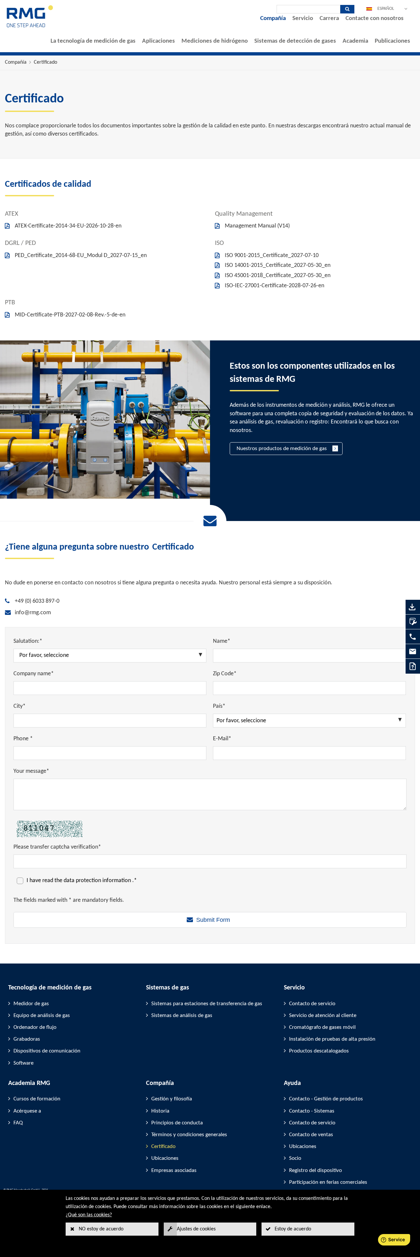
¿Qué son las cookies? (89, 1215)
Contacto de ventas (311, 1135)
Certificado (45, 62)
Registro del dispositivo (315, 1170)
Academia (355, 41)
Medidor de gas (31, 1004)
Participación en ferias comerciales (328, 1182)
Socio (295, 1158)
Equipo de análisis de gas (41, 1015)
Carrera (329, 18)
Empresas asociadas (174, 1170)
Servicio (302, 18)
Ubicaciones (164, 1158)
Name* (221, 641)
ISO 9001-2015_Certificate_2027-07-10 (272, 255)
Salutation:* (27, 641)
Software (23, 1063)
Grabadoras (26, 1039)
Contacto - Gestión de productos (326, 1099)
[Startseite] (30, 26)
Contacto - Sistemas (311, 1111)
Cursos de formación (36, 1099)
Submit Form (213, 920)
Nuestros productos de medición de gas (282, 448)
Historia (160, 1111)
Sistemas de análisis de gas (181, 1015)
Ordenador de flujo (34, 1027)
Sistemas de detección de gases (295, 41)
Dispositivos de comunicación (46, 1051)
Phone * (23, 739)
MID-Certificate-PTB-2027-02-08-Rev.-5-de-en (70, 315)
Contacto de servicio (312, 1004)
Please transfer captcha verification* (57, 847)
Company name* (33, 674)
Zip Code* (225, 674)
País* (219, 706)
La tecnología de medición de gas (93, 41)
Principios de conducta (177, 1123)
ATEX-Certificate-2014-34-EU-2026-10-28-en (68, 226)
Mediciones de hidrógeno (214, 41)
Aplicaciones (158, 41)
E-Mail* (222, 739)
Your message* (31, 771)
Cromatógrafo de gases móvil (322, 1027)
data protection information (98, 881)
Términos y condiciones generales (189, 1135)
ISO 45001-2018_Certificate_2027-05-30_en (277, 275)
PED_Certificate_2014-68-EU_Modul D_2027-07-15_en (81, 255)
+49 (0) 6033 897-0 (37, 601)
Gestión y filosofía (171, 1099)
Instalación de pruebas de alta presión (332, 1039)
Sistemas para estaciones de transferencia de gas (206, 1004)
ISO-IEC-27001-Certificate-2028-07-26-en (274, 286)
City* (19, 706)
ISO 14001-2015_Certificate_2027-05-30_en (277, 265)
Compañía (273, 18)
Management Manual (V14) (257, 226)
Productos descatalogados (319, 1051)
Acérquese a (27, 1111)
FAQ (18, 1123)
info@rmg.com (33, 613)
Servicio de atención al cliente (322, 1015)
